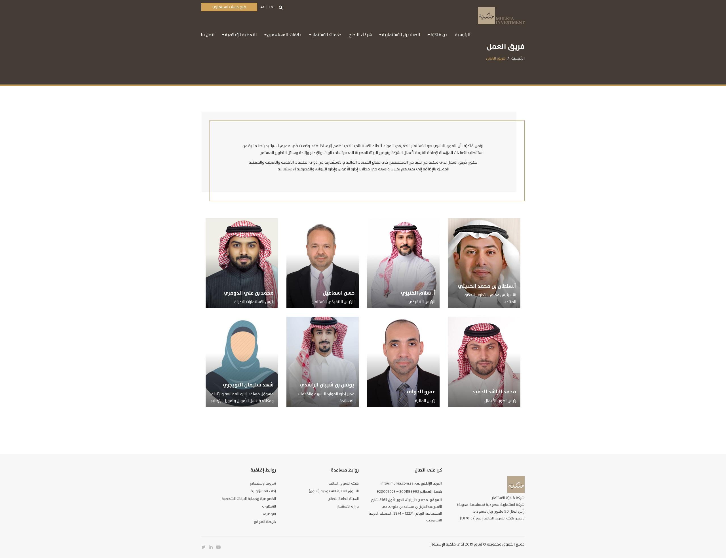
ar (262, 7)
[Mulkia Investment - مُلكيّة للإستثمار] (501, 15)
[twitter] (205, 547)
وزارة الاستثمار (348, 506)
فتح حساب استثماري (229, 7)
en (271, 7)
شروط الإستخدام (263, 483)
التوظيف (269, 514)
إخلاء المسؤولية (263, 491)
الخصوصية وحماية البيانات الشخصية (248, 499)
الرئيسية (518, 58)
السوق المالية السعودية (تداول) (334, 491)
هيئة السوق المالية (343, 483)
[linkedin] (212, 547)
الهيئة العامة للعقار (343, 499)
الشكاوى (269, 506)
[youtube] (219, 547)
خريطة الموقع (265, 522)
